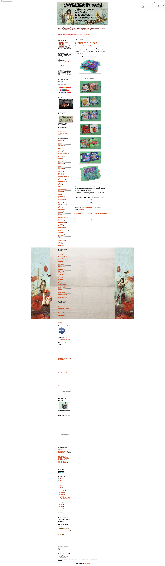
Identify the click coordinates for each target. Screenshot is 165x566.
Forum (59, 186)
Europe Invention (61, 306)
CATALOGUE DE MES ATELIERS (64, 130)
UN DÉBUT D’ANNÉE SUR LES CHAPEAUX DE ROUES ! (64, 465)
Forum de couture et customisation (62, 311)
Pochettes (60, 214)
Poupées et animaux (62, 217)
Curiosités (60, 171)
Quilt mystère (61, 220)
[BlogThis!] (96, 207)
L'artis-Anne (60, 279)
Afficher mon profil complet (63, 61)
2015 (61, 482)
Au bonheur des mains (62, 256)
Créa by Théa (61, 267)
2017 (61, 478)
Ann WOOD (60, 254)
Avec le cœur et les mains (63, 259)
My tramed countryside (62, 287)
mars (62, 506)
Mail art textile (61, 197)
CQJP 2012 (60, 164)
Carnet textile (81, 209)
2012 (61, 487)
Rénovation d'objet (62, 227)
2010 (61, 513)
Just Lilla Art (60, 277)
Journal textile (61, 274)
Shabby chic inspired (62, 295)
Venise (59, 243)
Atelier (59, 143)
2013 (61, 485)
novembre (63, 490)
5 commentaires (88, 207)
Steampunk (60, 232)
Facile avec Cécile (61, 269)
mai (61, 502)
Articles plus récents (79, 213)
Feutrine (60, 184)
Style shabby (60, 234)
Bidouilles (60, 148)
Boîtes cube (60, 150)
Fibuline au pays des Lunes (63, 308)
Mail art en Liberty (62, 281)
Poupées (60, 215)
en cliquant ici (88, 34)
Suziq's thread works (62, 297)
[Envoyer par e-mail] (95, 207)
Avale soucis (60, 145)
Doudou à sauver (61, 179)
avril (62, 504)
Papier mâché (61, 209)
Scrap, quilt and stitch (62, 294)
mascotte (60, 201)
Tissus (59, 237)
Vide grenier (60, 245)
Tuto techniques (61, 240)
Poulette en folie (61, 290)
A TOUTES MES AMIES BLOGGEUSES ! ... (63, 452)
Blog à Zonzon (61, 264)
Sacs (59, 229)
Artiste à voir (60, 141)
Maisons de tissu (61, 199)
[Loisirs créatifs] (61, 472)
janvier (62, 509)
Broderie (60, 151)
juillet (62, 496)
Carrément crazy (61, 266)
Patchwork (60, 211)
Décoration (60, 174)
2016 (61, 480)
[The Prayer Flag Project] (65, 339)
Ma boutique (60, 196)
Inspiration (60, 191)
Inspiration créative (62, 192)
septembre (63, 494)
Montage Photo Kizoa (62, 359)
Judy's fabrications (62, 276)
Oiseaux (60, 207)
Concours (60, 158)
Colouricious (60, 305)
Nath (67, 42)
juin (61, 500)
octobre (62, 492)
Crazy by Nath (61, 168)
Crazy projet (60, 169)
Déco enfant (60, 173)
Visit (61, 440)
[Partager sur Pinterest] (100, 207)
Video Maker (66, 372)
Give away (60, 187)
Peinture (60, 212)
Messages (60, 202)
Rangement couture (62, 222)
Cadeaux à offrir (61, 155)
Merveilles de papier (62, 284)
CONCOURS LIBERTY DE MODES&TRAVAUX (63, 462)
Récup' (59, 224)
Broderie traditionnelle (62, 153)
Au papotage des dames (63, 258)
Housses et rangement (62, 189)
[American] (60, 88)
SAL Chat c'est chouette (63, 230)
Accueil (90, 213)
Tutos (59, 242)
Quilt (59, 219)
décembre (63, 489)
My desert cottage (61, 286)
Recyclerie (60, 225)
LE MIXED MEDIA (61, 131)
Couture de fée (61, 163)
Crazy (59, 166)
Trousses (60, 238)
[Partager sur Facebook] (99, 207)
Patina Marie (60, 289)
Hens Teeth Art (61, 271)
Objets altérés (61, 206)
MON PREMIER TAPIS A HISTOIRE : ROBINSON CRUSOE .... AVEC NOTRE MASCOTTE (63, 458)
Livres (59, 194)
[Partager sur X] (97, 207)
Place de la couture (62, 315)
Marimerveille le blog (62, 282)
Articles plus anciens (101, 213)
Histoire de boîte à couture (63, 272)
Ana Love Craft (61, 253)
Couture (59, 161)
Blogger (88, 563)
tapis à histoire (61, 235)
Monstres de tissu (61, 204)
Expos (59, 183)
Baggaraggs (60, 261)
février (62, 508)
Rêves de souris (61, 292)
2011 (61, 512)
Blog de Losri (61, 263)
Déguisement (61, 178)
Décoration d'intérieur (62, 176)
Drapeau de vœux (61, 181)
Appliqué (60, 140)
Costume (60, 160)
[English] (62, 88)
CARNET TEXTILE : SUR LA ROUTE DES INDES (87, 44)
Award (59, 146)
